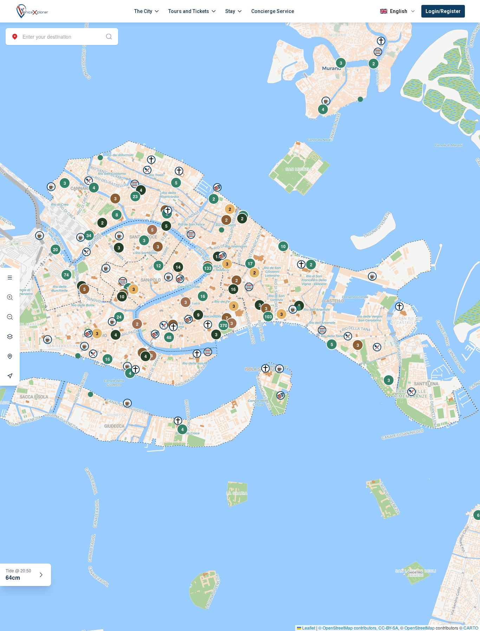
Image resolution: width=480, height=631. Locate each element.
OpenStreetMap (419, 628)
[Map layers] (10, 337)
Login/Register (443, 11)
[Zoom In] (10, 297)
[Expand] (41, 575)
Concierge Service (272, 11)
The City (143, 11)
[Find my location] (10, 356)
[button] (100, 157)
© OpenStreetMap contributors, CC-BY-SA (358, 628)
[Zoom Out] (10, 317)
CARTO (470, 628)
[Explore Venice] (10, 278)
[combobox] (62, 36)
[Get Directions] (10, 376)
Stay (230, 11)
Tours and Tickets (188, 11)
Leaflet (308, 628)
